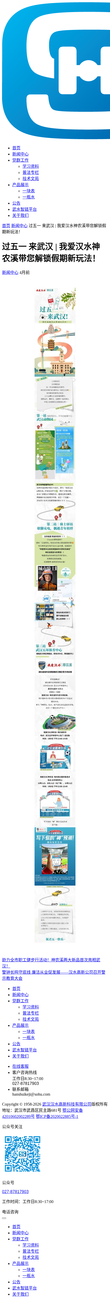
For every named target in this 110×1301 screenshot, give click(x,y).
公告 (16, 203)
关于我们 (20, 215)
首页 (16, 148)
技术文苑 (31, 178)
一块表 (29, 191)
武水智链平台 (24, 209)
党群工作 (20, 160)
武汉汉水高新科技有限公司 (66, 1104)
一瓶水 (29, 197)
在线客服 (20, 1066)
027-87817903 (15, 1191)
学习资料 (31, 166)
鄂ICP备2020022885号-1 (57, 1116)
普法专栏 (31, 172)
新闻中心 (20, 154)
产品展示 (20, 185)
